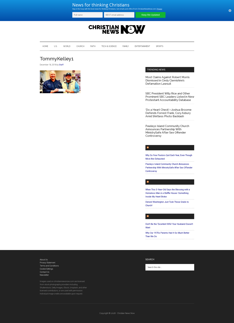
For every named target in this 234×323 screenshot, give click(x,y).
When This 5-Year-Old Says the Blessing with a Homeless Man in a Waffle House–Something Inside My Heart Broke (167, 193)
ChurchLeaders (159, 147)
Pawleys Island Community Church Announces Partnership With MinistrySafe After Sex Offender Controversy (167, 130)
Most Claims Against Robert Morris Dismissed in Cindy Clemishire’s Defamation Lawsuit (167, 80)
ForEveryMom (157, 216)
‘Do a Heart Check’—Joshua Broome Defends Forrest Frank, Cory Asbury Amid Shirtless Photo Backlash (168, 113)
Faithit (153, 182)
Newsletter (44, 275)
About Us (44, 260)
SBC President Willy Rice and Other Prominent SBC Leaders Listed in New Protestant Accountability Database (169, 97)
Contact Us (44, 272)
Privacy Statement (47, 263)
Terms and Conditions (49, 266)
